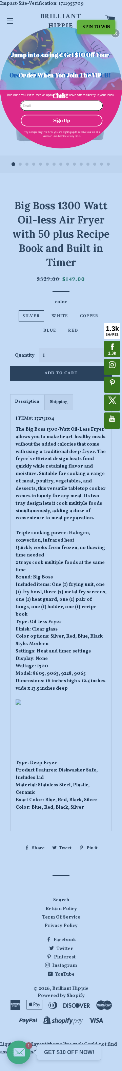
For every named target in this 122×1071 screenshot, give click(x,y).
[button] (115, 33)
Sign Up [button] (61, 120)
